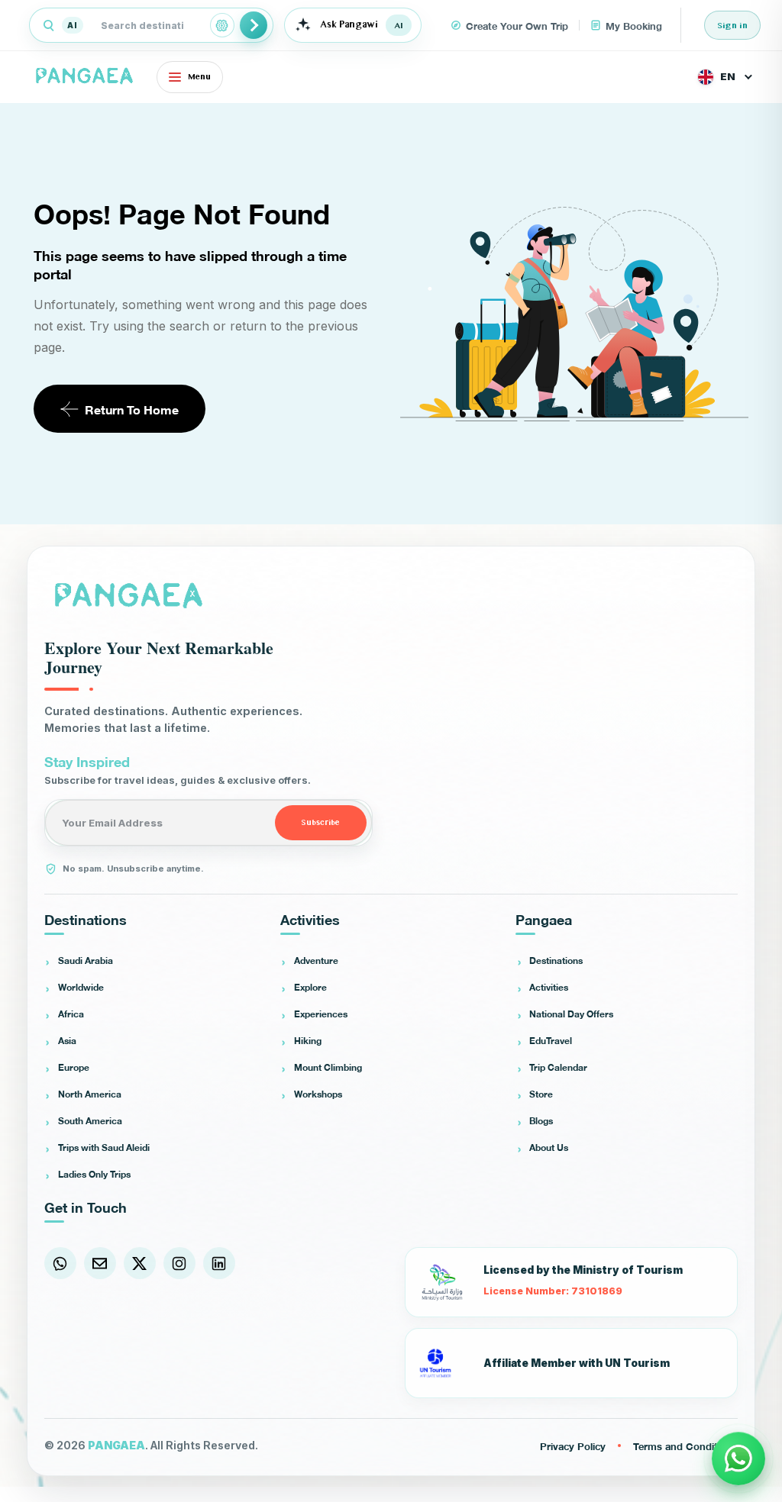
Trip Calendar (558, 1067)
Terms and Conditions (685, 1445)
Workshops (318, 1093)
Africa (71, 1013)
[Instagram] (179, 1263)
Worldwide (81, 986)
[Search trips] (253, 25)
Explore (310, 986)
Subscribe (320, 822)
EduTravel (550, 1040)
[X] (140, 1263)
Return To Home (132, 409)
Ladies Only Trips (94, 1173)
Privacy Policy (573, 1445)
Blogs (541, 1120)
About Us (548, 1147)
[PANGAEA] (86, 77)
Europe (73, 1067)
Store (541, 1093)
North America (89, 1093)
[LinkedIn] (219, 1263)
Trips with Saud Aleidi (104, 1147)
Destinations (556, 960)
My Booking (634, 25)
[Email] (100, 1263)
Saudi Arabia (85, 960)
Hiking (308, 1040)
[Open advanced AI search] (222, 25)
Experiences (320, 1013)
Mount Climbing (328, 1067)
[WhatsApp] (60, 1263)
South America (90, 1120)
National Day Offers (571, 1013)
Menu (199, 76)
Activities (548, 986)
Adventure (316, 960)
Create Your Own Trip (517, 25)
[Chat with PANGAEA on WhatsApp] (738, 1458)
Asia (67, 1040)
